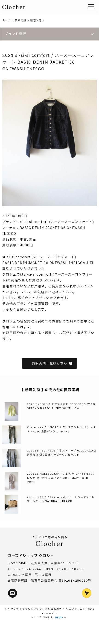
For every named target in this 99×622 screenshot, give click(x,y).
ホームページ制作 (41, 617)
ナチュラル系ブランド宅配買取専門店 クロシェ (47, 609)
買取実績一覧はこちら (49, 363)
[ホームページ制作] (61, 618)
